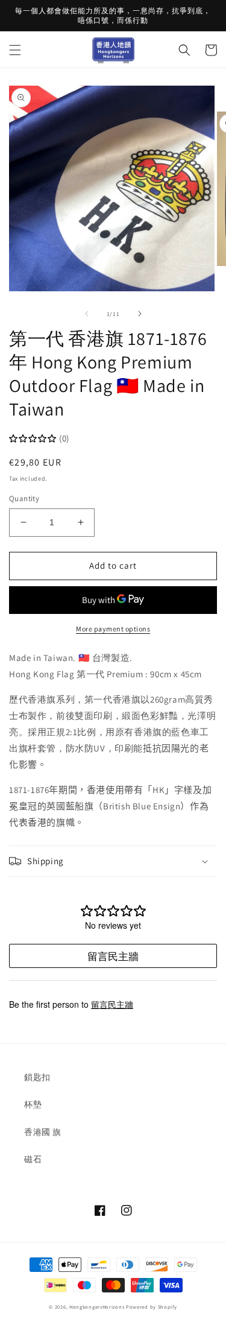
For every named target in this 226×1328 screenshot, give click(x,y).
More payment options (113, 628)
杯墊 (33, 1104)
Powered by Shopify (151, 1306)
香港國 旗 (42, 1132)
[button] (15, 50)
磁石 (33, 1159)
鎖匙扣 (37, 1077)
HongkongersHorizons (96, 1306)
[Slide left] (87, 313)
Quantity (24, 498)
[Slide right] (140, 313)
